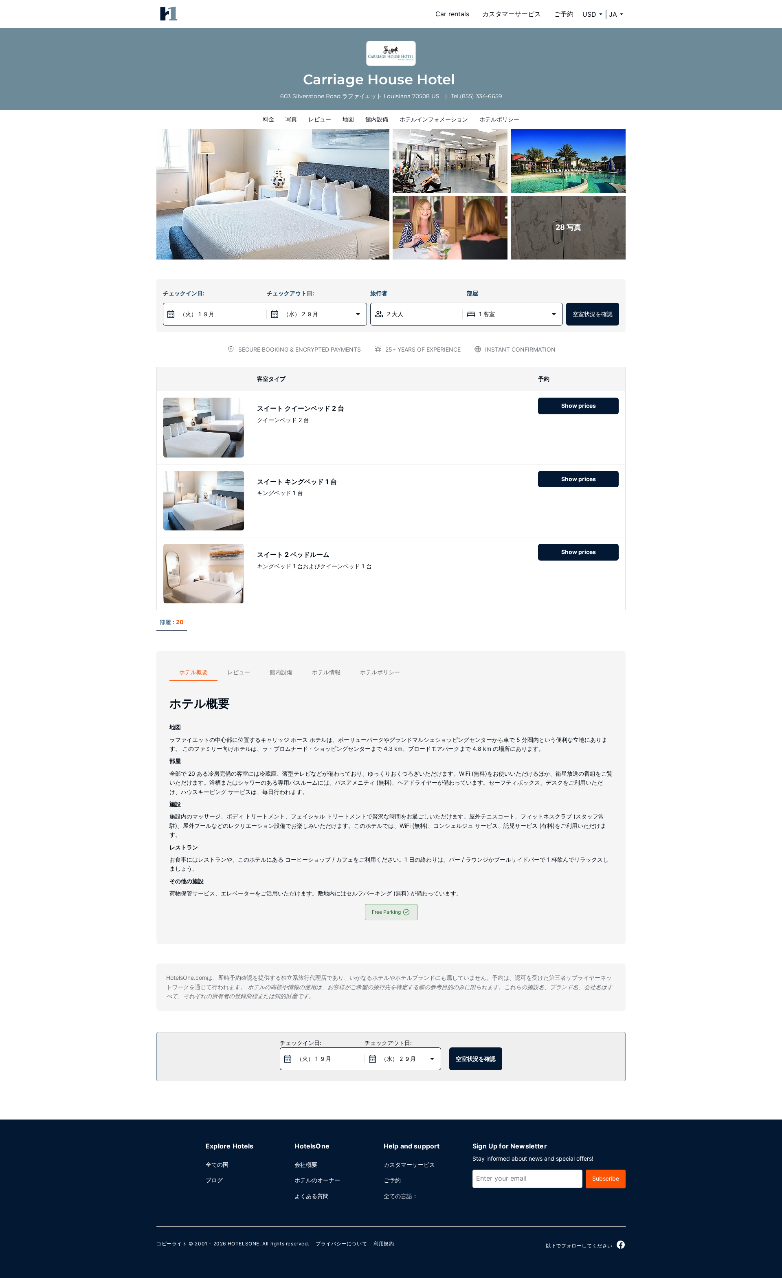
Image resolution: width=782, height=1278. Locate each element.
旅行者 (378, 293)
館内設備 (376, 119)
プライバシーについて (341, 1244)
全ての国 (217, 1164)
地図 (348, 119)
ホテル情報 (326, 672)
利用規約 (383, 1244)
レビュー (319, 119)
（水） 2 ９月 (300, 313)
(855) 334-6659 (481, 96)
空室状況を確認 (593, 313)
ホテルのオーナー (317, 1180)
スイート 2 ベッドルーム (293, 554)
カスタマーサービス (511, 14)
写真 (291, 119)
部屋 (472, 293)
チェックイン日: (183, 293)
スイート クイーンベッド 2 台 (300, 408)
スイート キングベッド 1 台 (297, 481)
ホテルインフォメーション (434, 119)
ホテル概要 (193, 672)
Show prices (578, 405)
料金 (268, 119)
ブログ (214, 1180)
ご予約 (563, 14)
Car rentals (452, 14)
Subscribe (605, 1178)
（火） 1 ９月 (197, 313)
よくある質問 (311, 1195)
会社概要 (305, 1164)
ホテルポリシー (499, 119)
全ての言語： (401, 1195)
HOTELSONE (243, 1244)
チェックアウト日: (290, 293)
